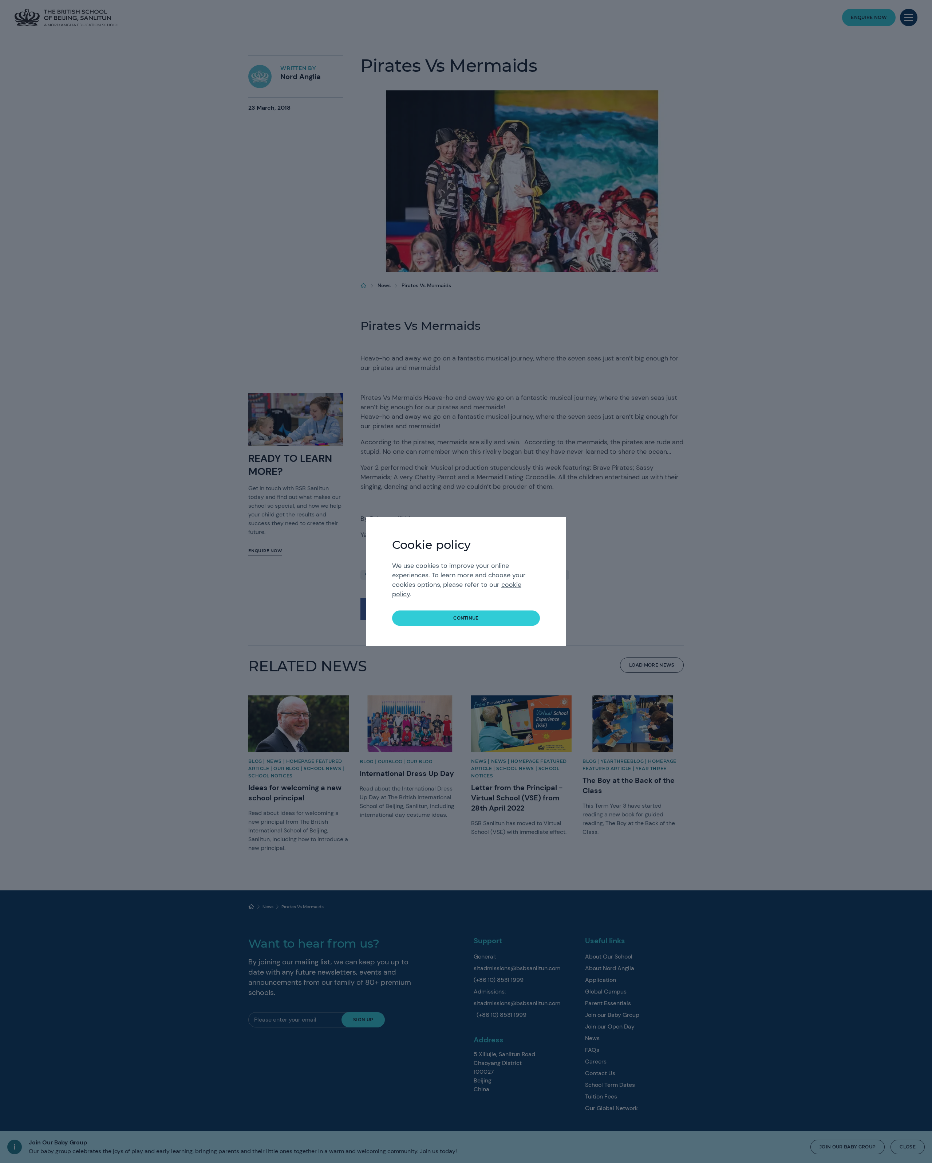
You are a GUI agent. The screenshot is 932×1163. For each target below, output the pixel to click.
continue (466, 618)
